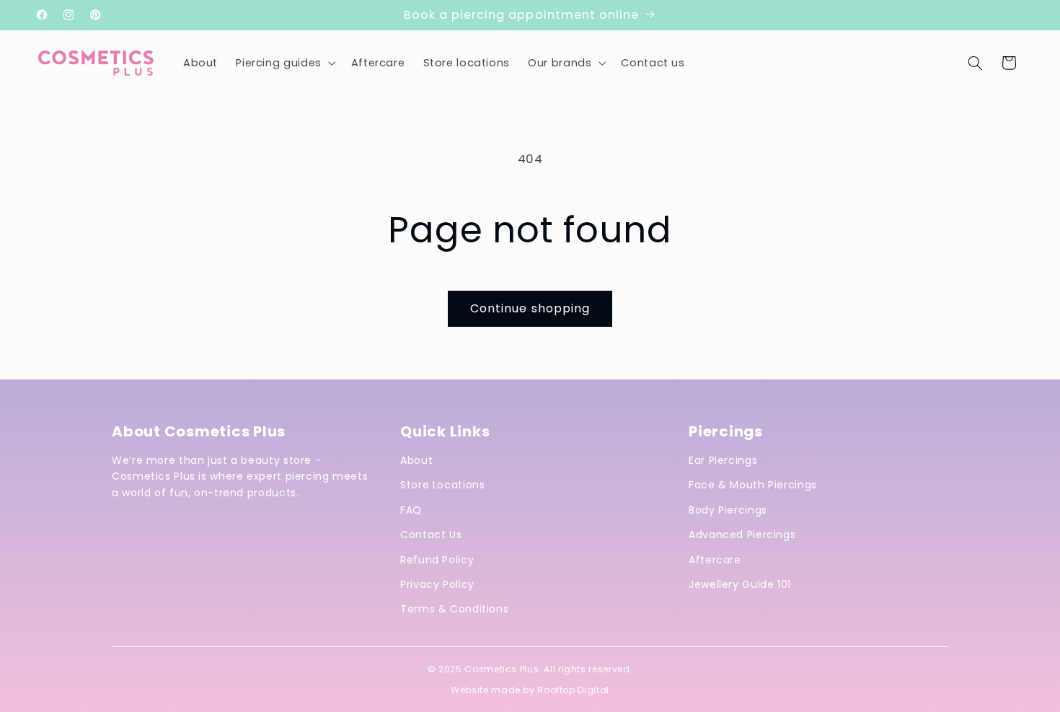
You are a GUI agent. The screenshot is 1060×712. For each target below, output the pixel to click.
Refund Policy (437, 560)
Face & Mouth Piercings (753, 485)
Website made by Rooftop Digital (530, 690)
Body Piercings (728, 510)
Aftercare (715, 560)
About (416, 460)
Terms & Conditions (454, 609)
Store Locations (442, 485)
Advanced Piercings (742, 534)
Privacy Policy (437, 584)
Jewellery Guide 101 (740, 584)
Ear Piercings (723, 460)
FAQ (411, 510)
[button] (284, 63)
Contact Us (430, 534)
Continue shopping (530, 308)
